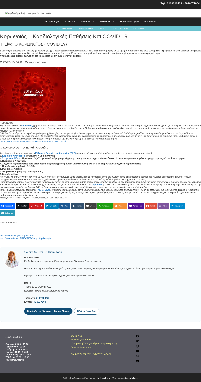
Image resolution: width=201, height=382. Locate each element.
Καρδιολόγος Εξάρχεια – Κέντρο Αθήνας (48, 311)
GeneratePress (131, 378)
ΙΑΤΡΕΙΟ (69, 21)
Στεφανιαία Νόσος (11, 158)
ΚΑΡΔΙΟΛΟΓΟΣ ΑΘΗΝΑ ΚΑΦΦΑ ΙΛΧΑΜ (91, 353)
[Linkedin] (137, 361)
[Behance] (137, 357)
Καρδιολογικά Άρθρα (129, 21)
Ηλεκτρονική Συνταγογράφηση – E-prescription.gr (94, 343)
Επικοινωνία (150, 21)
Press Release (138, 28)
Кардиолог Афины (64, 28)
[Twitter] (137, 342)
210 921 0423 (42, 298)
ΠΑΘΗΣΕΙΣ (86, 21)
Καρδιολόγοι (44, 189)
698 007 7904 (39, 301)
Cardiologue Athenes (119, 28)
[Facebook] (137, 337)
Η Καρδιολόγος (52, 21)
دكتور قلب (102, 28)
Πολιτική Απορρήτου (81, 347)
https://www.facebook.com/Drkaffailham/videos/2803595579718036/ (33, 141)
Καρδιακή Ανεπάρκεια (13, 155)
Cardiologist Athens (85, 28)
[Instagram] (137, 347)
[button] (100, 225)
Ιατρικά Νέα (76, 336)
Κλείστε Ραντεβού (86, 311)
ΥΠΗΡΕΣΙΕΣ (105, 21)
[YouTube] (137, 352)
